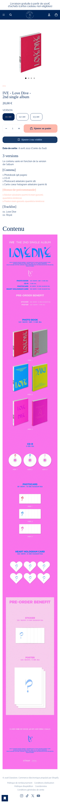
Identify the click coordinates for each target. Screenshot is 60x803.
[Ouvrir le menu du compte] (49, 14)
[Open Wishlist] (5, 798)
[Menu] (3, 14)
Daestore (13, 778)
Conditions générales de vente (30, 790)
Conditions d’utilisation (44, 783)
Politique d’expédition (23, 786)
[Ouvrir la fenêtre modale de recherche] (10, 14)
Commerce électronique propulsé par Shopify (38, 778)
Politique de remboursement (19, 783)
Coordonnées (41, 786)
